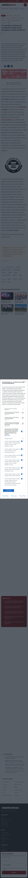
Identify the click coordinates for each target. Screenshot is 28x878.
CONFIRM (8, 490)
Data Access (14, 495)
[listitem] (14, 409)
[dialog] (14, 439)
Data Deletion (5, 495)
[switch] (22, 412)
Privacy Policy (22, 495)
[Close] (25, 382)
